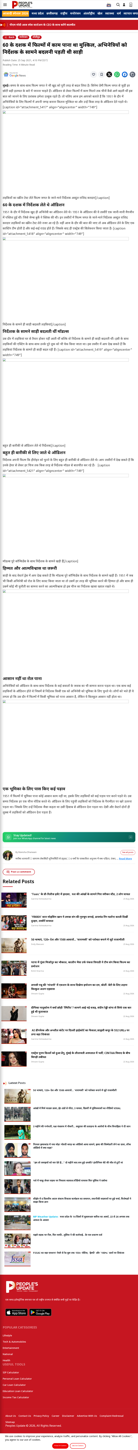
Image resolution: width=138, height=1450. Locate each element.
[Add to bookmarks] (101, 74)
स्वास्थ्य (109, 14)
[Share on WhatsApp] (117, 74)
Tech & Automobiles (14, 1342)
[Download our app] (130, 4)
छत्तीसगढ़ (52, 14)
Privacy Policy (41, 1416)
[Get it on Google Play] (40, 1312)
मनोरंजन (75, 14)
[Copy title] (132, 74)
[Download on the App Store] (16, 1312)
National (8, 1354)
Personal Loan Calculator (17, 1379)
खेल (99, 14)
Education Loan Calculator (18, 1391)
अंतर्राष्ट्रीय (89, 14)
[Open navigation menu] (5, 5)
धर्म (119, 14)
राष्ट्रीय (63, 14)
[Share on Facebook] (125, 74)
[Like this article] (93, 74)
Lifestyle (7, 1335)
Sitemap (10, 1422)
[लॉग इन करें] (124, 4)
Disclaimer (68, 1416)
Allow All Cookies (60, 1446)
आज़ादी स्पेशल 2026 (15, 14)
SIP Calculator (11, 1372)
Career (55, 1416)
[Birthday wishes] (108, 4)
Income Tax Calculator (16, 1397)
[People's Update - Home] (22, 5)
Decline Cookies (77, 1446)
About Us (10, 1416)
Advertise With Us (87, 1416)
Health (6, 1360)
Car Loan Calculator (14, 1385)
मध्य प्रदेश (38, 14)
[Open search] (118, 4)
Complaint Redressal (112, 1416)
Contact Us (25, 1416)
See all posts (127, 852)
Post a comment (21, 872)
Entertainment (11, 1348)
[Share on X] (109, 74)
